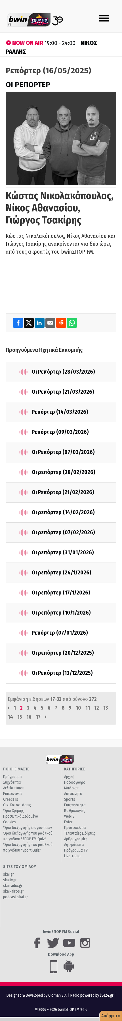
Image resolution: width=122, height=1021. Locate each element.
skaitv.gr (10, 880)
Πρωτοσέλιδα (75, 827)
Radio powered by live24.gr (92, 995)
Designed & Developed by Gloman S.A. (37, 995)
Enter (68, 822)
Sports (69, 799)
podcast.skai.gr (15, 897)
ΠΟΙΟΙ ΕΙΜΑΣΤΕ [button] (16, 769)
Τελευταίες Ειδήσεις (79, 833)
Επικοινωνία (12, 793)
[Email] (50, 322)
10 (78, 708)
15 (19, 717)
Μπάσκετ (71, 788)
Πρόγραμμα (12, 776)
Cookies (9, 822)
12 (96, 708)
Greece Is (10, 799)
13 (105, 708)
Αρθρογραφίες (75, 839)
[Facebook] (18, 322)
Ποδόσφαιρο (74, 782)
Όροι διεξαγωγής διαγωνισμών (27, 827)
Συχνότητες (12, 782)
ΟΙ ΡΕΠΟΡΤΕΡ (28, 84)
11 (87, 708)
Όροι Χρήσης (13, 810)
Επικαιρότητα (75, 805)
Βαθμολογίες (74, 810)
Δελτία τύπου (13, 788)
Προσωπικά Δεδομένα (20, 816)
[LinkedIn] (40, 322)
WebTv (69, 816)
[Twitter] (29, 322)
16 (28, 717)
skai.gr (8, 874)
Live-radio (72, 856)
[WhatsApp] (72, 322)
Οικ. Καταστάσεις (17, 805)
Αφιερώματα (74, 844)
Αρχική (69, 776)
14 (10, 717)
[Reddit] (61, 322)
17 (38, 717)
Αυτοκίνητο (73, 793)
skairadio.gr (12, 885)
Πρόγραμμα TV (76, 850)
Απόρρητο (110, 1015)
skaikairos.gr (13, 891)
